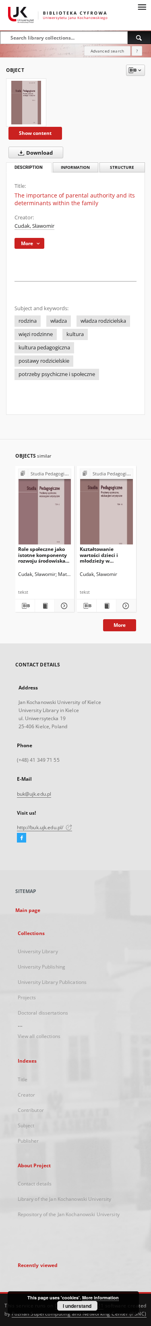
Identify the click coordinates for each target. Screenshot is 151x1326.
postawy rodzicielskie (44, 360)
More (120, 625)
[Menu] (141, 6)
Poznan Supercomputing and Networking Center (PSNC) (79, 1313)
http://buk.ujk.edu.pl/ (41, 827)
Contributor (31, 1110)
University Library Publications (52, 982)
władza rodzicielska (103, 320)
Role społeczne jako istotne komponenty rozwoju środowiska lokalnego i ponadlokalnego (42, 555)
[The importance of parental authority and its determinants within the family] (26, 102)
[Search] (139, 37)
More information (100, 1297)
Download (39, 152)
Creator (26, 1094)
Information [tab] (75, 167)
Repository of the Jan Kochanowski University (69, 1214)
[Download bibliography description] (25, 606)
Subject (26, 1125)
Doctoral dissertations (43, 1012)
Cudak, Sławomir (34, 226)
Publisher (28, 1140)
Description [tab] (28, 167)
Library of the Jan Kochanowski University (65, 1199)
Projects (27, 997)
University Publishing (42, 966)
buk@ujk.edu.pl (34, 793)
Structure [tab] (122, 167)
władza (58, 320)
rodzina (28, 320)
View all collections (39, 1036)
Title (23, 1079)
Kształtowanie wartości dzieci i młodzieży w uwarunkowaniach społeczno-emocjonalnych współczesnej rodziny (105, 555)
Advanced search (107, 51)
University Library (38, 951)
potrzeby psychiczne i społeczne (57, 374)
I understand (77, 1305)
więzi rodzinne (36, 334)
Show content (35, 133)
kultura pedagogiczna (44, 347)
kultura (75, 334)
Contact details (35, 1183)
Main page (28, 910)
